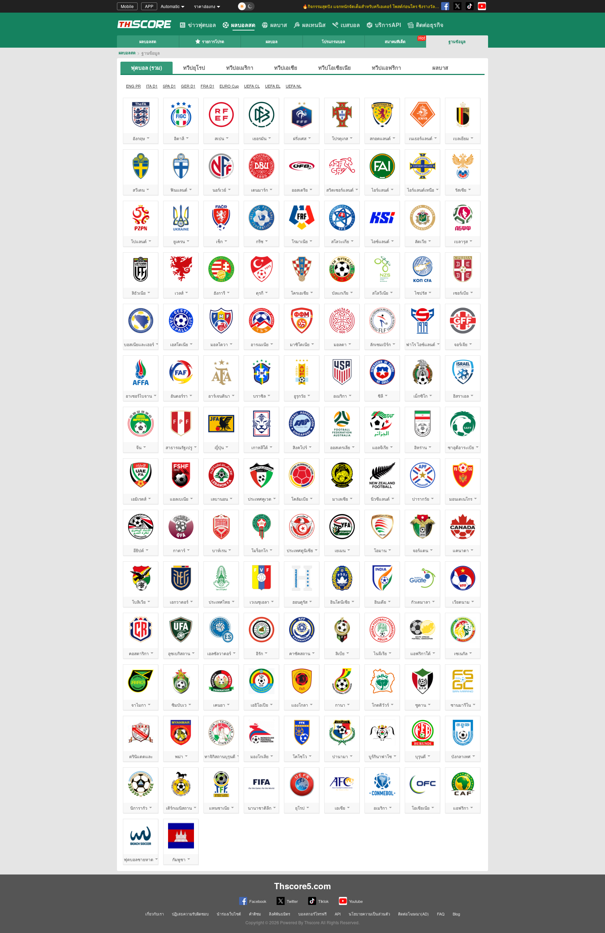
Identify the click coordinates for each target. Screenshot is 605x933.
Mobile (127, 6)
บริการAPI (388, 25)
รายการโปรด (213, 41)
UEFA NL (293, 86)
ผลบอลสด (243, 25)
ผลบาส (278, 25)
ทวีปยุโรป (194, 67)
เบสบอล (350, 25)
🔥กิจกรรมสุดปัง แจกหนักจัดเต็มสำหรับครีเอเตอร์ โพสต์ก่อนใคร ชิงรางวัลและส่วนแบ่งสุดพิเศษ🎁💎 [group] (370, 6)
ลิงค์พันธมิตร (279, 914)
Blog (456, 914)
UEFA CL (252, 86)
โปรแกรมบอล (333, 41)
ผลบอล (272, 41)
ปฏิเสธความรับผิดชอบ (190, 914)
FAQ (441, 914)
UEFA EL (272, 86)
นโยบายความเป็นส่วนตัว (369, 914)
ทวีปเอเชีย (285, 67)
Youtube (356, 901)
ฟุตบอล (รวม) (146, 67)
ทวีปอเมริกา (239, 67)
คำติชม (255, 914)
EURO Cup (229, 86)
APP (149, 6)
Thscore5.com (302, 886)
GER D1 (188, 86)
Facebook (257, 901)
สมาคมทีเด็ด (395, 41)
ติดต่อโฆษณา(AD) (413, 914)
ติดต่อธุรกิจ (429, 25)
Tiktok (323, 901)
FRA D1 (207, 86)
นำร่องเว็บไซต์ (229, 914)
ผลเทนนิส (314, 25)
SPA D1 (169, 86)
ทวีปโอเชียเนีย (334, 67)
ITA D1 (152, 86)
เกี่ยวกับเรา (154, 914)
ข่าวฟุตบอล (202, 25)
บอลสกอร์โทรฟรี (312, 914)
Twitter (292, 901)
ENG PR (133, 86)
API (338, 914)
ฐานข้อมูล (457, 41)
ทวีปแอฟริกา (386, 67)
